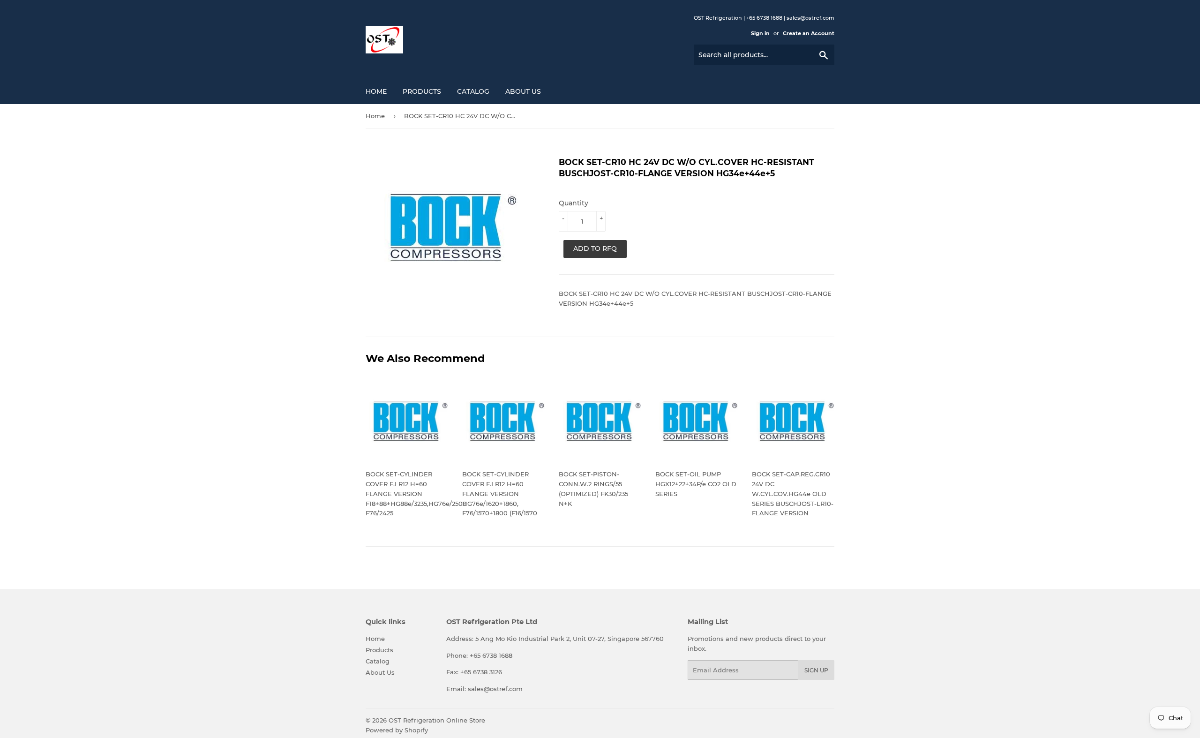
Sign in (760, 33)
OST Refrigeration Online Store (437, 720)
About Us (523, 91)
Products (422, 91)
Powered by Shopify (397, 730)
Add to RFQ (595, 248)
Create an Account (808, 33)
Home (376, 91)
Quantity (573, 203)
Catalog (473, 91)
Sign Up (816, 670)
